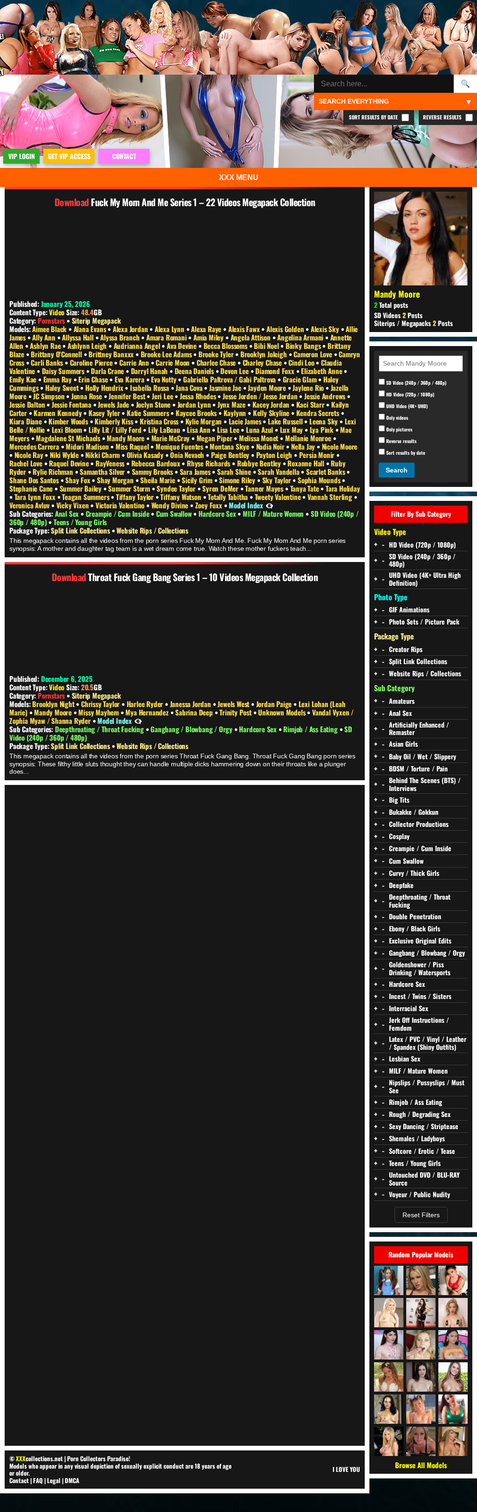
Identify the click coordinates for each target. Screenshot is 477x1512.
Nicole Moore (340, 446)
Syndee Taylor (177, 488)
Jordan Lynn (195, 404)
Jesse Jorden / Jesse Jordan (261, 396)
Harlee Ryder (146, 704)
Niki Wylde (65, 455)
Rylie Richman (54, 471)
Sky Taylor (277, 480)
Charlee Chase (217, 362)
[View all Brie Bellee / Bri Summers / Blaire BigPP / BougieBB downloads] (421, 1409)
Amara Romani (167, 337)
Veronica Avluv (30, 505)
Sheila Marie (158, 480)
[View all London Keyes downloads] (453, 1280)
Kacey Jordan (271, 404)
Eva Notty (164, 379)
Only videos (396, 417)
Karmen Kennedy (58, 413)
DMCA (72, 1480)
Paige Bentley (231, 455)
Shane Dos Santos (35, 480)
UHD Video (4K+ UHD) (406, 405)
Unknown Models (282, 712)
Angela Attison (252, 337)
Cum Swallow (175, 513)
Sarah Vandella (279, 471)
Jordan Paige (274, 704)
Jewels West (234, 704)
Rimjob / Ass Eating (311, 729)
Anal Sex (68, 513)
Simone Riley (238, 480)
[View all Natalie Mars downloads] (388, 1344)
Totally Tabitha (229, 497)
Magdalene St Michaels (69, 438)
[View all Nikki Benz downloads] (388, 1441)
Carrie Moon (173, 362)
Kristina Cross (160, 421)
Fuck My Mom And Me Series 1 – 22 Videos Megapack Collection (203, 202)
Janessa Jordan (191, 704)
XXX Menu (239, 177)
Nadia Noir (271, 446)
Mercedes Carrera (35, 446)
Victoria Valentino (120, 505)
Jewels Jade (114, 404)
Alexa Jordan (131, 329)
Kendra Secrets (318, 413)
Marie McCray (171, 438)
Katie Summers (148, 413)
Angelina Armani (301, 337)
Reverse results (400, 440)
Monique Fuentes (180, 446)
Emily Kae (23, 379)
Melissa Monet (259, 438)
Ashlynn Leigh (88, 345)
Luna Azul (260, 429)
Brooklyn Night (54, 704)
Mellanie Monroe (309, 438)
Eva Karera (130, 379)
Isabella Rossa (150, 387)
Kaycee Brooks (197, 413)
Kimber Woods (68, 421)
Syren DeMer (221, 488)
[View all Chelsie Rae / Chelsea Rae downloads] (421, 1280)
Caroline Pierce (92, 362)
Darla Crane (108, 371)
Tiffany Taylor (136, 497)
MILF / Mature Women (274, 513)
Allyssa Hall (78, 337)
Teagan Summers (86, 497)
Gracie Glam (301, 379)
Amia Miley (209, 337)
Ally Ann (44, 337)
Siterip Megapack (96, 320)
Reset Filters (421, 1215)
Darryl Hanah (150, 371)
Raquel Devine (69, 463)
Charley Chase (263, 362)
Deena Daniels (195, 371)
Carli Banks (48, 362)
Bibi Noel (267, 345)
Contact (19, 1480)
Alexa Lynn (170, 329)
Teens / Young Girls (80, 522)
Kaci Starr (311, 404)
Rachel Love (26, 463)
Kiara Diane (26, 421)
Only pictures (398, 429)
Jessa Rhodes (199, 396)
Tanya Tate (305, 488)
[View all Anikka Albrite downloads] (388, 1312)
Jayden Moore (267, 387)
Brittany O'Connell (57, 354)
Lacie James (246, 421)
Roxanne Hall (306, 463)
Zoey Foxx (209, 505)
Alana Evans (91, 329)
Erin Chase (93, 379)
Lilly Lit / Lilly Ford (116, 429)
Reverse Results (443, 117)
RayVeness (110, 463)
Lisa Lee (229, 429)
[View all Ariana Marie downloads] (453, 1344)
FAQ (38, 1480)
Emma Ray (58, 379)
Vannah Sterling (330, 497)
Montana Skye (230, 446)
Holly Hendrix (105, 387)
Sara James (196, 471)
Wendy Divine (170, 505)
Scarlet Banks (326, 471)
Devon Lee (235, 371)
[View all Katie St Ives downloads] (388, 1409)
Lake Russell (286, 421)
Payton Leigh (275, 455)
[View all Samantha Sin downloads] (421, 1344)
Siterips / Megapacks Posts (413, 323)
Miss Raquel (133, 446)
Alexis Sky (326, 329)
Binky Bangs (304, 345)
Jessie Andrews (325, 396)
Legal (54, 1480)
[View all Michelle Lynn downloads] (388, 1280)
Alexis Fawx (245, 329)
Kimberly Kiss (115, 421)
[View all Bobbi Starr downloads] (421, 1377)
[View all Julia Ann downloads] (421, 1441)
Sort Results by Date (374, 117)
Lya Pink (322, 429)
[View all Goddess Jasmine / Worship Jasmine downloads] (453, 1409)
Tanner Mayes (265, 488)
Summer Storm (129, 488)
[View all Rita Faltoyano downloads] (453, 1441)
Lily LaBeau (165, 429)
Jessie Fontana (72, 404)
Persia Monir (317, 455)
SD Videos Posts (398, 315)
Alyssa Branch (120, 337)
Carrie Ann (135, 362)
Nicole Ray (29, 455)
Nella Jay (304, 446)
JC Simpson (49, 396)
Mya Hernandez (147, 712)
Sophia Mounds (320, 480)
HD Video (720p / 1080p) (409, 394)
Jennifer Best (128, 396)
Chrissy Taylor (101, 704)
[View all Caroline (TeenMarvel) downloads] (453, 1312)
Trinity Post (236, 712)
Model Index (246, 505)
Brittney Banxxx (112, 354)
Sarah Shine (235, 471)
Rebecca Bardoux (156, 463)
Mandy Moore (126, 438)
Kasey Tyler (105, 413)
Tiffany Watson (181, 497)
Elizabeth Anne (322, 371)
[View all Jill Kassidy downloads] (453, 1377)
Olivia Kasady (146, 455)
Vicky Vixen (73, 505)
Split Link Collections (81, 530)
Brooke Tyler (216, 354)
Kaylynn (236, 413)
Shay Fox (78, 480)
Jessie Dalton (28, 404)
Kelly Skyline (272, 413)
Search (397, 470)
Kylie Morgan (204, 421)
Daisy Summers (64, 371)
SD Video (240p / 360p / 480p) (415, 382)
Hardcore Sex (218, 513)
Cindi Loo (302, 362)
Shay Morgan (116, 480)
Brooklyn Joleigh (264, 354)
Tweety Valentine (279, 497)
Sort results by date (405, 452)
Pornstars (51, 320)
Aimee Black (50, 329)
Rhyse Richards (209, 463)
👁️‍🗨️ (269, 505)
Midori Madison (88, 446)
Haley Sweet (63, 387)
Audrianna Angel (138, 345)
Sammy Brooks (153, 471)
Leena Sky (324, 421)
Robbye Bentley (260, 463)
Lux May (292, 429)
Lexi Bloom (68, 429)
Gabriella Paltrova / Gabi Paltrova (230, 379)
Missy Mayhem (99, 712)
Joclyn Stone (154, 404)
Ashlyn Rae (46, 345)
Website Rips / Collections (152, 530)
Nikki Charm (103, 455)
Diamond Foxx (275, 371)
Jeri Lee (163, 396)
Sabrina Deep (194, 712)
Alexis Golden (286, 329)
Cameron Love (313, 354)
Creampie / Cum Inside (118, 513)
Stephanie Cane (32, 488)
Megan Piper (215, 438)
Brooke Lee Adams (167, 354)
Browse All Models (421, 1465)
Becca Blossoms (226, 345)
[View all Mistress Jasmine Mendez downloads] (421, 1312)
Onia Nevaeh (188, 455)
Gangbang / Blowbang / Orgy (192, 729)
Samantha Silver (103, 471)
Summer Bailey (81, 488)
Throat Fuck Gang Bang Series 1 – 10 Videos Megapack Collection (203, 577)
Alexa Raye (207, 329)
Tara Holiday (343, 488)
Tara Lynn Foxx (35, 497)
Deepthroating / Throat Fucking (100, 729)
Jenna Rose (87, 396)
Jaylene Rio (309, 387)
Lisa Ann (199, 429)
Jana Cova (190, 387)
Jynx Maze (232, 404)
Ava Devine (182, 345)
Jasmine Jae (226, 387)
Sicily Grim (198, 480)
